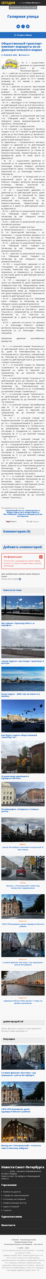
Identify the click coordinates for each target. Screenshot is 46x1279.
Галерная (5, 1171)
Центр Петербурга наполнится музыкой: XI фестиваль (22, 848)
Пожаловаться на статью (12, 508)
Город (23, 883)
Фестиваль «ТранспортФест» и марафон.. (17, 624)
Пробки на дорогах (12, 1192)
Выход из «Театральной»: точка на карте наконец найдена (21, 1146)
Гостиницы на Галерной (14, 1199)
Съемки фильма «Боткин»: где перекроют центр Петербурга (23, 963)
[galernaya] (28, 26)
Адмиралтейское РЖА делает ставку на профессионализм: (23, 1002)
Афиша (23, 844)
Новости (25, 55)
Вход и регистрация (9, 579)
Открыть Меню (24, 35)
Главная (15, 1240)
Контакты (38, 1244)
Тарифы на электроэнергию (16, 1195)
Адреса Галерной (11, 1206)
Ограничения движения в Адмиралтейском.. (15, 777)
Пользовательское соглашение (18, 1244)
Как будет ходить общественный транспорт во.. (19, 736)
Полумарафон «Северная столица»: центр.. (20, 810)
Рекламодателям (28, 1240)
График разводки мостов (14, 1203)
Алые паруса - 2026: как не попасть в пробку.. (20, 695)
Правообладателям (23, 1242)
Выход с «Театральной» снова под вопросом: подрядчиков (23, 887)
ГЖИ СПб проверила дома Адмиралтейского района (23, 925)
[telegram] (23, 26)
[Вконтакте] (18, 26)
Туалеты (7, 1210)
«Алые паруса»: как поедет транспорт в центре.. (22, 662)
